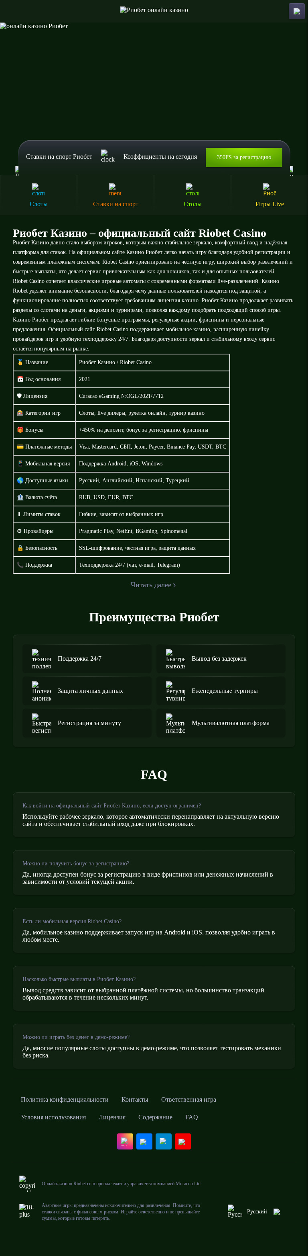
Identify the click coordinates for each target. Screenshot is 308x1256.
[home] (154, 11)
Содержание (155, 1117)
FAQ (191, 1117)
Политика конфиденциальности (65, 1099)
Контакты (135, 1099)
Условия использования (53, 1117)
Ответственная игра (188, 1099)
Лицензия (112, 1117)
